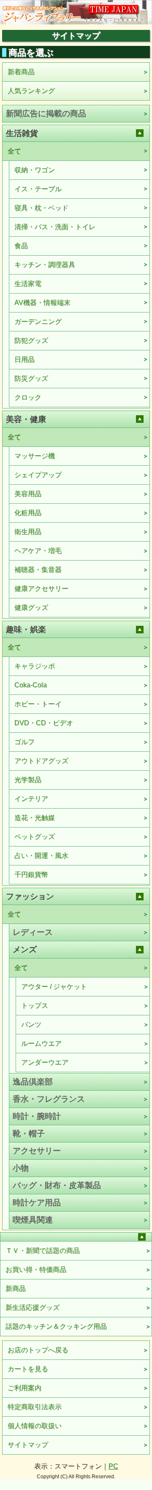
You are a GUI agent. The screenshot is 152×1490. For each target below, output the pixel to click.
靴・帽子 (29, 1133)
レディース (33, 932)
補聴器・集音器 (38, 569)
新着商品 (21, 71)
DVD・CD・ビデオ (43, 722)
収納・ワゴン (34, 170)
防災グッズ (31, 378)
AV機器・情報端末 (42, 302)
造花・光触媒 (34, 817)
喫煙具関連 (33, 1219)
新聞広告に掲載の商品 (46, 113)
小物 (21, 1168)
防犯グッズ (31, 340)
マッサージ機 (34, 455)
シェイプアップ (38, 474)
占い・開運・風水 (41, 855)
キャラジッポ (34, 666)
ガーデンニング (38, 321)
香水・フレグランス (49, 1099)
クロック (27, 397)
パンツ (31, 1024)
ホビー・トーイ (38, 704)
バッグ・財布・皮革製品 (57, 1185)
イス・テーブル (38, 188)
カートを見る (28, 1369)
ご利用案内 (24, 1387)
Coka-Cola (30, 685)
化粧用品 (27, 512)
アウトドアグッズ (41, 760)
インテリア (31, 798)
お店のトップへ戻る (38, 1350)
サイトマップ (28, 1444)
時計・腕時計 (37, 1116)
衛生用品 (27, 531)
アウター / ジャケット (54, 986)
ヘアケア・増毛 (38, 550)
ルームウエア (41, 1043)
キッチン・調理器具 (44, 264)
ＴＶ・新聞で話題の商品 (42, 1250)
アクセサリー (37, 1150)
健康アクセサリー (41, 588)
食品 (21, 245)
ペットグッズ (34, 836)
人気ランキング (31, 90)
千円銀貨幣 (31, 874)
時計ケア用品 (37, 1202)
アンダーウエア (44, 1062)
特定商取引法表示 (35, 1406)
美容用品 (27, 493)
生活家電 (27, 283)
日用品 (24, 359)
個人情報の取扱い (35, 1425)
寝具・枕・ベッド (41, 207)
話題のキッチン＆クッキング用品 (56, 1326)
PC (113, 1466)
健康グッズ (31, 607)
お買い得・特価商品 (35, 1269)
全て (14, 151)
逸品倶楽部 (33, 1081)
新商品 (15, 1288)
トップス (34, 1005)
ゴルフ (24, 741)
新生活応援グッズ (32, 1307)
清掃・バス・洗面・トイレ (54, 226)
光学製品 (27, 779)
